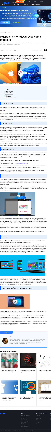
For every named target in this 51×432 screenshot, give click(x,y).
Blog (29, 1)
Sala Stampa (38, 418)
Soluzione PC (10, 32)
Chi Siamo (38, 415)
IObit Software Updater (25, 425)
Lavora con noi (38, 421)
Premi (37, 419)
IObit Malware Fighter (25, 421)
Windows (7, 113)
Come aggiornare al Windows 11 (21, 163)
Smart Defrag (23, 422)
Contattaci (38, 422)
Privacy (33, 430)
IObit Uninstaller (24, 423)
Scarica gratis (5, 22)
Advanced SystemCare (25, 415)
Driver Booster (24, 419)
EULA (25, 430)
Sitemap (37, 423)
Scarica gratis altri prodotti (26, 426)
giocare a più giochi (26, 137)
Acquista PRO (16, 22)
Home (1, 32)
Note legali (29, 430)
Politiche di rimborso (18, 430)
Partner (34, 1)
